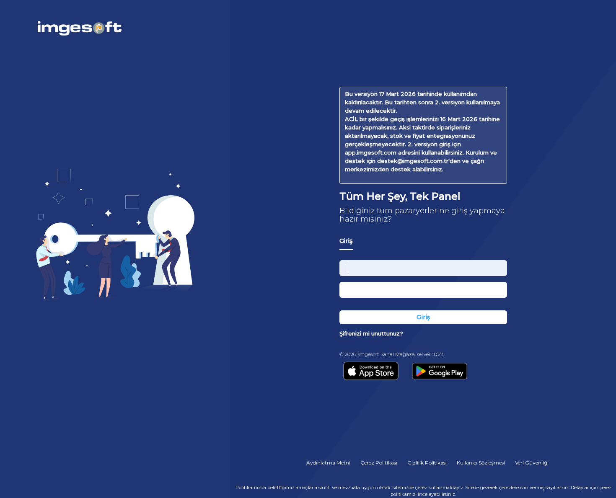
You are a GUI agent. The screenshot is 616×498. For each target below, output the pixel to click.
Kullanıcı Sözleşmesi (481, 462)
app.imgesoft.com (370, 152)
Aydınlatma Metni (328, 462)
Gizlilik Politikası (427, 462)
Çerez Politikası (378, 462)
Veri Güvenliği (532, 462)
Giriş (346, 241)
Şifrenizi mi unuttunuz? (371, 333)
